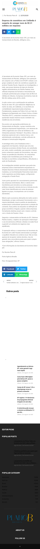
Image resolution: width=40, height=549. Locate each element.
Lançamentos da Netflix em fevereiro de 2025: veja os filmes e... (25, 462)
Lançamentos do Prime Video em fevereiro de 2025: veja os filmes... (25, 442)
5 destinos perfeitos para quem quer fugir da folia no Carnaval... (26, 452)
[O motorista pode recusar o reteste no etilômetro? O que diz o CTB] (10, 410)
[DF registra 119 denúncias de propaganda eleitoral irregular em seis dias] (10, 400)
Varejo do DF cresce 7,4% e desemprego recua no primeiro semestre (26, 389)
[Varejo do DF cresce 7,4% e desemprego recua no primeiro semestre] (10, 389)
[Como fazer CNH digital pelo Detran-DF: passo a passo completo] (10, 379)
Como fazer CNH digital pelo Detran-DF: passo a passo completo (25, 379)
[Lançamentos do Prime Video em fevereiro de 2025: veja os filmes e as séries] (7, 443)
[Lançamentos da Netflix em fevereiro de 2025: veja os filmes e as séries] (7, 463)
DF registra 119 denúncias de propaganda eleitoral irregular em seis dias (25, 400)
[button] (3, 9)
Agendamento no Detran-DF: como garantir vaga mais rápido (25, 368)
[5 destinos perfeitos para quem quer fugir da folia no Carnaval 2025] (7, 453)
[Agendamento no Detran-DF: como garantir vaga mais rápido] (10, 369)
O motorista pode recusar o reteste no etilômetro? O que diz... (25, 410)
